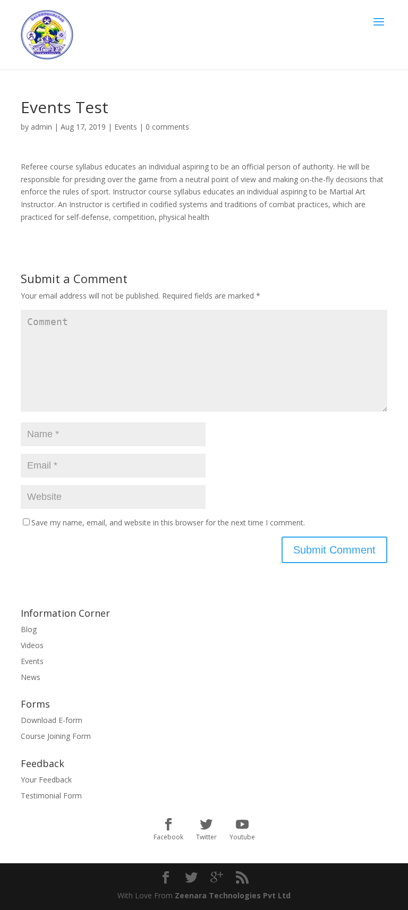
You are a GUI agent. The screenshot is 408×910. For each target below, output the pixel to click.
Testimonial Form (51, 795)
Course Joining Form (56, 736)
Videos (32, 645)
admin (41, 127)
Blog (29, 629)
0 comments (167, 127)
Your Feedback (46, 780)
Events (125, 127)
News (30, 677)
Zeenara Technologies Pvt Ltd (233, 895)
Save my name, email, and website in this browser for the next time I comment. (168, 522)
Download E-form (51, 720)
